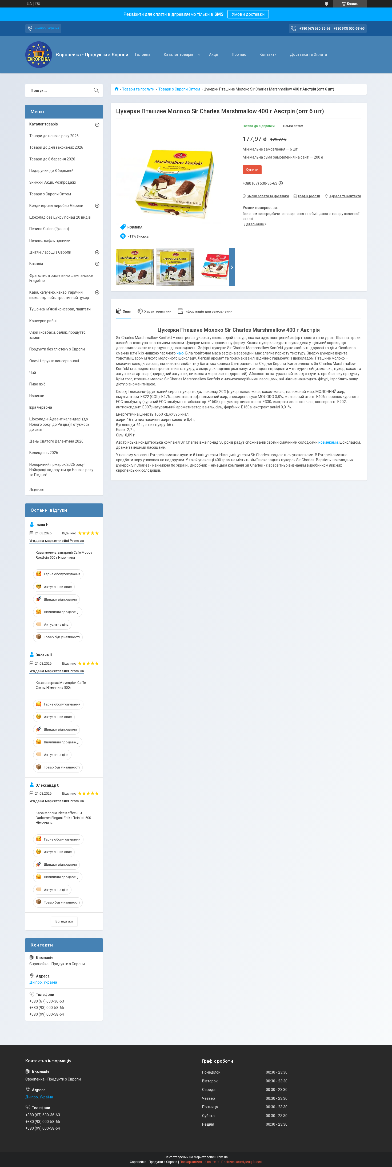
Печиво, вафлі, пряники (49, 240)
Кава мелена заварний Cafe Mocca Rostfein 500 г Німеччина (64, 554)
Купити (252, 170)
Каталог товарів (178, 54)
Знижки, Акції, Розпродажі (52, 182)
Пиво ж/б (37, 384)
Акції (213, 54)
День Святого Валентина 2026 (56, 441)
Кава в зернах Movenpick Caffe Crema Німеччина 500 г (61, 685)
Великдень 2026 (43, 453)
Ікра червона (40, 407)
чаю (180, 353)
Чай (32, 372)
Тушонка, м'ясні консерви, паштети (60, 309)
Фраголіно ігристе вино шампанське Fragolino (61, 278)
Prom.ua (221, 1157)
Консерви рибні (43, 321)
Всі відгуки (64, 921)
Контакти (268, 54)
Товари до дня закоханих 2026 (56, 147)
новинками (328, 442)
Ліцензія (36, 489)
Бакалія (36, 264)
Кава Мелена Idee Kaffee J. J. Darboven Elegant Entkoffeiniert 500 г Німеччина (64, 818)
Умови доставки (248, 14)
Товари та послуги (138, 89)
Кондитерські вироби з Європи (56, 205)
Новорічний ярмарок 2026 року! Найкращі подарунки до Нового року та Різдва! (61, 469)
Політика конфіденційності (241, 1162)
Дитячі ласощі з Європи (50, 252)
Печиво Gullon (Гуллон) (49, 229)
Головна (142, 54)
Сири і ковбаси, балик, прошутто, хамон (57, 335)
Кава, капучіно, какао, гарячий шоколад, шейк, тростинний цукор (59, 295)
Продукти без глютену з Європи (57, 349)
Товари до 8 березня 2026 (52, 159)
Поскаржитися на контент (199, 1162)
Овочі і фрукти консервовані (54, 361)
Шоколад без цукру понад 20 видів (60, 217)
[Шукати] (96, 90)
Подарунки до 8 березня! (51, 170)
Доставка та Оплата (308, 54)
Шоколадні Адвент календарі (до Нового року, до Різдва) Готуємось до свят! (59, 424)
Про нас (239, 54)
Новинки (36, 396)
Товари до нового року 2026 (54, 136)
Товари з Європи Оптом (179, 89)
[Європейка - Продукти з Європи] (38, 54)
